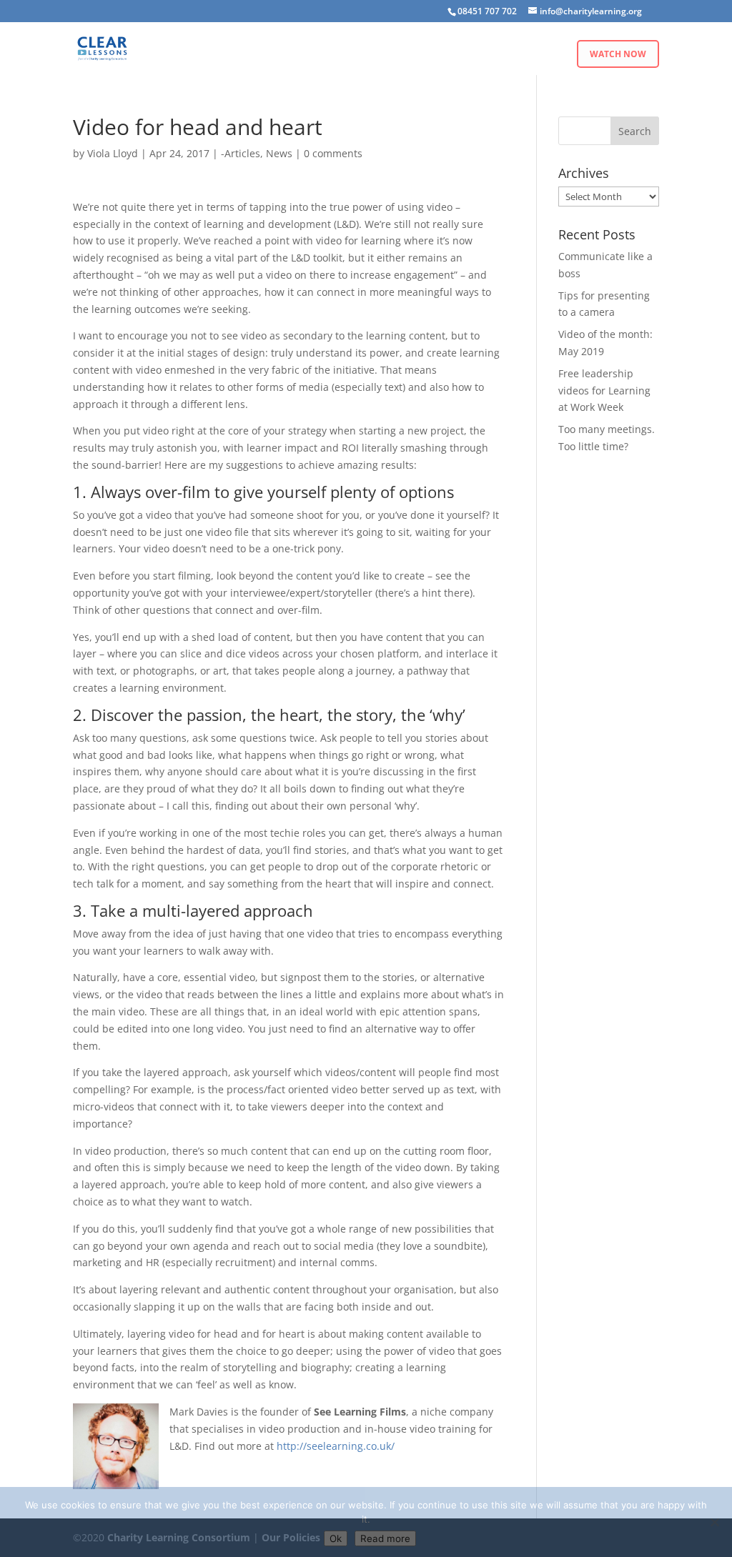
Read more (385, 1538)
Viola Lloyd (112, 153)
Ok (336, 1538)
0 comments (333, 153)
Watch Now (618, 54)
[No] (714, 1522)
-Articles (240, 153)
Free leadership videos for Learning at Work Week (604, 390)
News (279, 153)
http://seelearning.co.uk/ (336, 1446)
